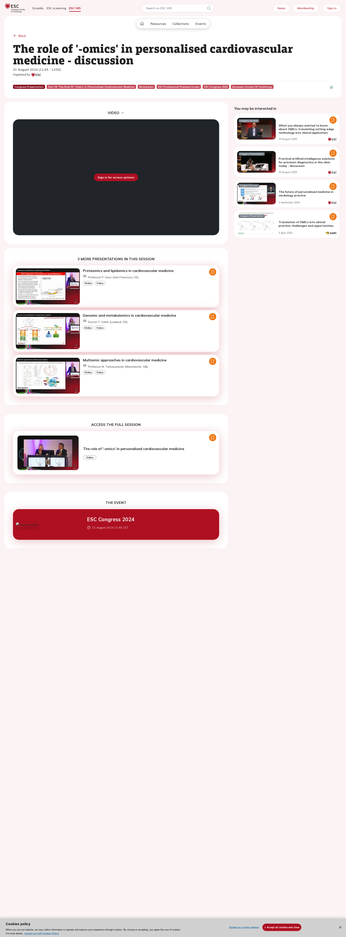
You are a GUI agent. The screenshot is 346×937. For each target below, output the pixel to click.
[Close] (340, 927)
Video (100, 283)
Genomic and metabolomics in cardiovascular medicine (129, 315)
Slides (88, 283)
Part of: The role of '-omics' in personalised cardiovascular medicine (91, 87)
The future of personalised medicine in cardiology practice (306, 193)
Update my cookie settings (244, 927)
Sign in (331, 8)
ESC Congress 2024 (110, 519)
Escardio (38, 8)
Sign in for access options (116, 177)
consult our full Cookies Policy (41, 933)
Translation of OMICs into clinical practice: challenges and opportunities (306, 223)
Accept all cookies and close (283, 927)
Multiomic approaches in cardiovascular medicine (125, 360)
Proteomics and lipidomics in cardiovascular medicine (128, 270)
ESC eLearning (56, 8)
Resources (158, 24)
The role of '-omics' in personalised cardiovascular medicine (133, 448)
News (281, 8)
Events (201, 24)
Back (22, 36)
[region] (173, 927)
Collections (180, 24)
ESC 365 (75, 8)
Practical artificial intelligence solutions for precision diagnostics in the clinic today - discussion (307, 162)
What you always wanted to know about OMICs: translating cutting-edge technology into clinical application (306, 129)
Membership (305, 8)
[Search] (209, 9)
